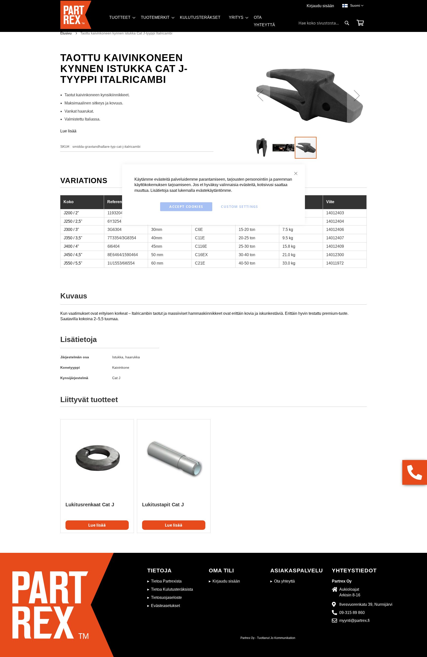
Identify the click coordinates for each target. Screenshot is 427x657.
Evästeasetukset (165, 606)
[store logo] (83, 16)
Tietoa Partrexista (166, 581)
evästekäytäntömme (213, 190)
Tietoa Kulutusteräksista (172, 589)
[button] (356, 5)
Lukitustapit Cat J (163, 504)
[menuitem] (120, 17)
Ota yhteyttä (284, 581)
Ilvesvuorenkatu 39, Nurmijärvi (365, 604)
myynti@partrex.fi (354, 620)
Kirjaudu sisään (320, 6)
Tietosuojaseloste (166, 597)
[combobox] (324, 23)
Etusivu (66, 33)
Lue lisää (68, 131)
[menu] (198, 23)
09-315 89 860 (352, 612)
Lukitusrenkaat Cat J (89, 504)
